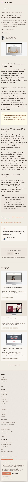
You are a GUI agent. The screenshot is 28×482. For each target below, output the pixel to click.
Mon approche (4, 379)
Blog (2, 386)
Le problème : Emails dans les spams (13, 87)
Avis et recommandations (6, 442)
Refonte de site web (5, 429)
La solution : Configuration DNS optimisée (13, 130)
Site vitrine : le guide (5, 427)
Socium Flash (4, 399)
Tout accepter (6, 473)
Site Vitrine (3, 412)
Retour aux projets (7, 9)
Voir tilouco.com (6, 32)
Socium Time (4, 394)
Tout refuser (15, 473)
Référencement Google (6, 434)
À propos (3, 377)
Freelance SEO (4, 436)
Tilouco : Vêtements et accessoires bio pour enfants (13, 64)
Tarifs (2, 384)
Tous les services (4, 392)
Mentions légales (5, 446)
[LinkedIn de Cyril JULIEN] (14, 37)
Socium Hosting (4, 401)
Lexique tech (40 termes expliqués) (8, 422)
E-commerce (3, 414)
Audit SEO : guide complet (7, 431)
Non (18, 253)
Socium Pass (3, 396)
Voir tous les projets (14, 365)
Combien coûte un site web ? (7, 424)
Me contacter (17, 222)
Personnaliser (6, 476)
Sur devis (3, 403)
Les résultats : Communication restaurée (12, 175)
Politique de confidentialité (7, 451)
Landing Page (4, 409)
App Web (3, 416)
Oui (11, 253)
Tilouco (3, 70)
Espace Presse (4, 453)
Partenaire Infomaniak (6, 444)
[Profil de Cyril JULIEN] (3, 38)
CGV (2, 449)
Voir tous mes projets (7, 222)
